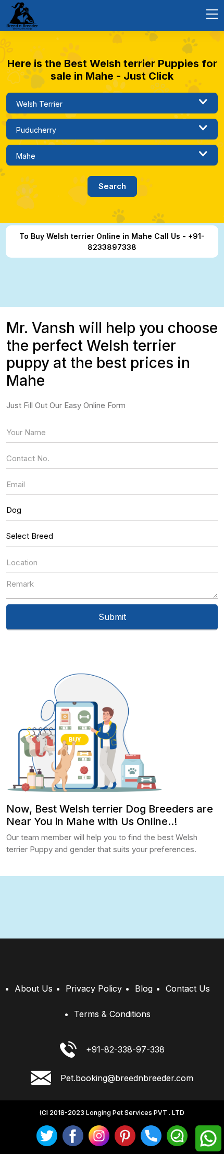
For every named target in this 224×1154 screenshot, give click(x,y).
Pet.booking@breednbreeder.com (126, 1078)
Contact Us (188, 988)
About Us (34, 988)
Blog (144, 988)
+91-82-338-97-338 (125, 1049)
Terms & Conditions (112, 1014)
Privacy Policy (94, 988)
